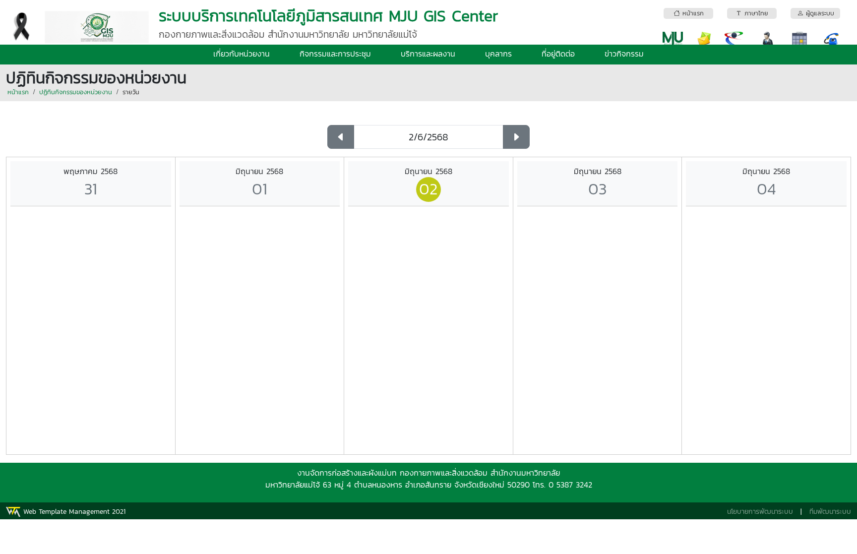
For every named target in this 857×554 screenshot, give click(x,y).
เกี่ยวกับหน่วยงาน (241, 54)
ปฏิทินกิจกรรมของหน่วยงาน (75, 92)
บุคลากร (498, 54)
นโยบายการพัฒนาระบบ (760, 511)
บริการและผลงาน (428, 54)
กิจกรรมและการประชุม (335, 54)
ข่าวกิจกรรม (624, 54)
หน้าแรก (18, 92)
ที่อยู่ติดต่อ (558, 54)
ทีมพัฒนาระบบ (830, 511)
